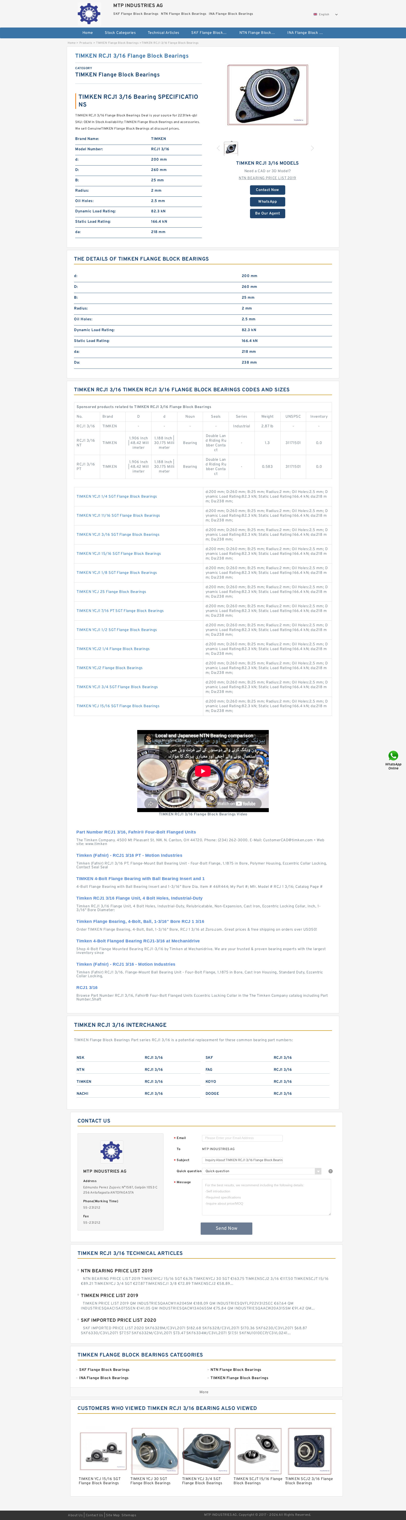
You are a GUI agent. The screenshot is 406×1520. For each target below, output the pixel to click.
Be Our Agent (267, 213)
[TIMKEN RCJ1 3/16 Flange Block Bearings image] (267, 94)
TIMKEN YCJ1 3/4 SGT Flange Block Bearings (117, 687)
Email (180, 1138)
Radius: (82, 190)
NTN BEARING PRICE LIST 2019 (267, 178)
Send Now (227, 1229)
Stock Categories (120, 33)
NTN (81, 1070)
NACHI (83, 1093)
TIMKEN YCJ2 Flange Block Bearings (110, 668)
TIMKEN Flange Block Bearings (117, 43)
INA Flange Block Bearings (308, 33)
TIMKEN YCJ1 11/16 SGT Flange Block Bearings (118, 515)
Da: (77, 362)
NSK (81, 1058)
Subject (182, 1160)
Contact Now (267, 190)
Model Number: (89, 149)
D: (77, 170)
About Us (75, 1515)
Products (85, 43)
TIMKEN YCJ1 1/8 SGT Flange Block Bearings (117, 573)
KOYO (211, 1081)
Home (87, 33)
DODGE (212, 1093)
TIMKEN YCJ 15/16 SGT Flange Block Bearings (118, 706)
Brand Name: (87, 139)
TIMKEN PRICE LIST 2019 (109, 1296)
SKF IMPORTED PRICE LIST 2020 (118, 1321)
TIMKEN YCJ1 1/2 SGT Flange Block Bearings (117, 630)
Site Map (113, 1515)
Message (182, 1182)
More (204, 1392)
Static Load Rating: (93, 221)
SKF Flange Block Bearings (212, 33)
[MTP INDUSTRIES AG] (89, 13)
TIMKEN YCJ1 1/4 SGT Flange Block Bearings (117, 496)
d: (76, 159)
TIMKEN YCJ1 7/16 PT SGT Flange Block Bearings (120, 611)
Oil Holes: (84, 201)
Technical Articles (164, 33)
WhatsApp (267, 201)
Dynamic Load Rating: (95, 211)
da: (78, 232)
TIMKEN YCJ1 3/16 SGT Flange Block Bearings (118, 534)
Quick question (189, 1171)
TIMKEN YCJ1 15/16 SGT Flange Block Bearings (119, 554)
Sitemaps (128, 1515)
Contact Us (94, 1515)
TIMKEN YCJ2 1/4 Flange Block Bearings (113, 649)
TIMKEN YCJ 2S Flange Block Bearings (111, 592)
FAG (209, 1070)
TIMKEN (84, 1081)
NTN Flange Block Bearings (260, 33)
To (178, 1149)
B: (77, 180)
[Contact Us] (394, 760)
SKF (209, 1058)
